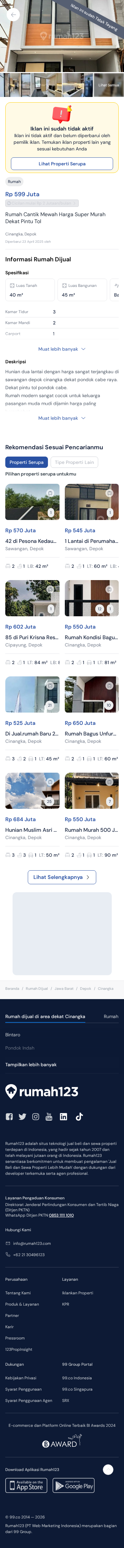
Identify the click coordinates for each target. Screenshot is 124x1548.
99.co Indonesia (77, 1378)
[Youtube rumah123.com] (49, 1117)
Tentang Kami (18, 1293)
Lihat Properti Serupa (62, 164)
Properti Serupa (27, 462)
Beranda (12, 988)
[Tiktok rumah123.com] (79, 1116)
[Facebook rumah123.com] (9, 1117)
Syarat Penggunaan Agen (28, 1400)
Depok (85, 988)
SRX (65, 1400)
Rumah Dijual (37, 988)
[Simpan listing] (50, 493)
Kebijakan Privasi (20, 1378)
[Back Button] (13, 14)
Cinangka (105, 988)
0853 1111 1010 (61, 1215)
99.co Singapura (77, 1389)
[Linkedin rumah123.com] (63, 1116)
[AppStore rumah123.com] (26, 1485)
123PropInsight (18, 1349)
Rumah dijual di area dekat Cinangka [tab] (45, 1016)
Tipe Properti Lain (74, 462)
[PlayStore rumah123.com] (74, 1485)
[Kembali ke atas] (108, 1469)
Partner (12, 1315)
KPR (65, 1304)
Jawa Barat (64, 988)
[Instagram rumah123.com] (36, 1117)
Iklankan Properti (77, 1293)
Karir (9, 1327)
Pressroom (15, 1338)
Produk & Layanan (22, 1304)
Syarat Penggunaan (23, 1389)
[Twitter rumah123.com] (22, 1117)
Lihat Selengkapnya (58, 877)
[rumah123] (62, 1092)
